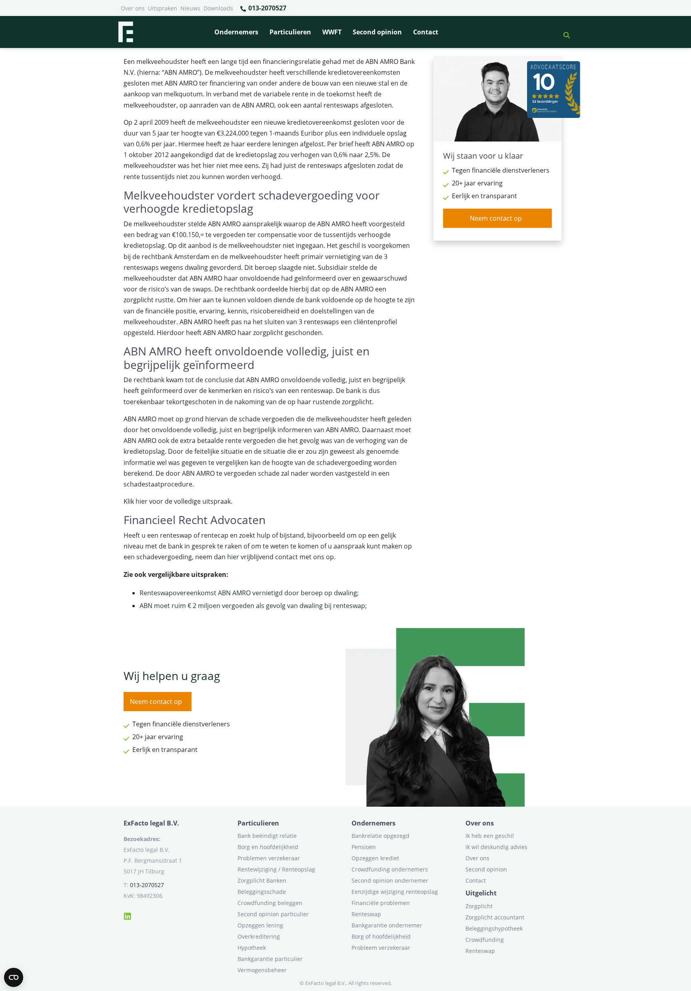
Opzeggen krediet (375, 858)
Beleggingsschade (262, 891)
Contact (425, 32)
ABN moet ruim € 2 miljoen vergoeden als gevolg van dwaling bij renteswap (252, 605)
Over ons (133, 8)
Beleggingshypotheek (494, 928)
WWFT (332, 32)
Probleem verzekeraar (380, 947)
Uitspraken (162, 8)
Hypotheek (252, 947)
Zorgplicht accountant (494, 917)
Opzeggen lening (260, 925)
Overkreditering (259, 936)
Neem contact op (496, 218)
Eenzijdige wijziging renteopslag (394, 891)
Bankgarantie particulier (270, 959)
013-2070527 (266, 8)
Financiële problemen (380, 903)
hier (142, 501)
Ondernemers (236, 32)
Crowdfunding (484, 939)
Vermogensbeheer (262, 970)
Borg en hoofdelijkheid (268, 847)
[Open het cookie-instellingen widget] (13, 977)
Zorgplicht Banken (262, 880)
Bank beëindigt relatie (267, 835)
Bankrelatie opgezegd (380, 835)
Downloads (218, 8)
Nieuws (190, 8)
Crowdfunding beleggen (270, 903)
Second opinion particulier (273, 914)
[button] (563, 32)
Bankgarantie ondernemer (386, 925)
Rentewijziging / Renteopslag (276, 869)
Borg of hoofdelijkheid (381, 936)
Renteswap (366, 914)
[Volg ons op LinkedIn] (128, 915)
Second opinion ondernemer (389, 880)
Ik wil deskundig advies (496, 847)
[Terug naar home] (126, 32)
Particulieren (290, 32)
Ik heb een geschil (489, 835)
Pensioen (363, 847)
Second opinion (377, 32)
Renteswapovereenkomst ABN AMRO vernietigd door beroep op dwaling (248, 592)
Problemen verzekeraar (269, 858)
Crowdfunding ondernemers (389, 869)
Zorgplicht (479, 906)
